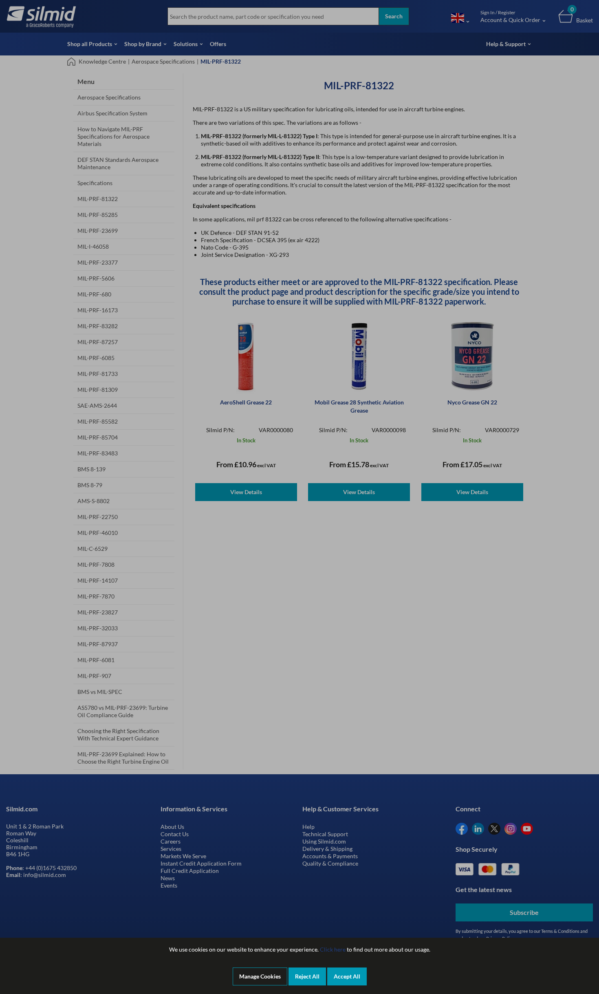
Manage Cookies (260, 976)
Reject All (307, 976)
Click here (333, 949)
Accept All (347, 976)
